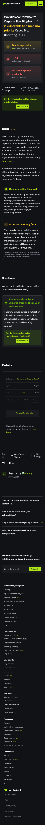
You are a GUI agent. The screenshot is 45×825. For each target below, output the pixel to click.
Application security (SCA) (15, 594)
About (7, 756)
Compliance (11, 759)
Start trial (31, 4)
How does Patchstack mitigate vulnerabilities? (16, 513)
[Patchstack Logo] (11, 4)
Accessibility (10, 811)
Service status (10, 621)
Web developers (11, 697)
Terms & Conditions (13, 817)
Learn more (8, 161)
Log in (6, 625)
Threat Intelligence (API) (14, 601)
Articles (7, 734)
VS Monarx (9, 605)
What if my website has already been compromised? (19, 532)
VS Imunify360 (10, 609)
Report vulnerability (12, 643)
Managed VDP (12, 635)
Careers (7, 763)
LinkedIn (8, 775)
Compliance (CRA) (13, 650)
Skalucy (28, 473)
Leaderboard (10, 668)
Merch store (9, 767)
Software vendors (12, 705)
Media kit (8, 771)
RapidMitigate (12, 597)
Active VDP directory (15, 639)
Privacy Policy (10, 806)
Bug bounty (9, 664)
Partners (8, 723)
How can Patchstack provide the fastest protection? (20, 502)
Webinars (10, 742)
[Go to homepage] (22, 790)
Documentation (11, 617)
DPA (6, 800)
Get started (22, 106)
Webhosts (10, 701)
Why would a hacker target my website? (20, 522)
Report (7, 679)
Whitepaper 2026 (13, 731)
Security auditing (11, 647)
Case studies (11, 738)
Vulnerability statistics (13, 745)
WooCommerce (11, 713)
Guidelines (8, 672)
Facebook (8, 779)
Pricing (7, 590)
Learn (8, 675)
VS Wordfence (10, 613)
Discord (7, 683)
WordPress (9, 709)
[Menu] (40, 3)
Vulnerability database (13, 727)
